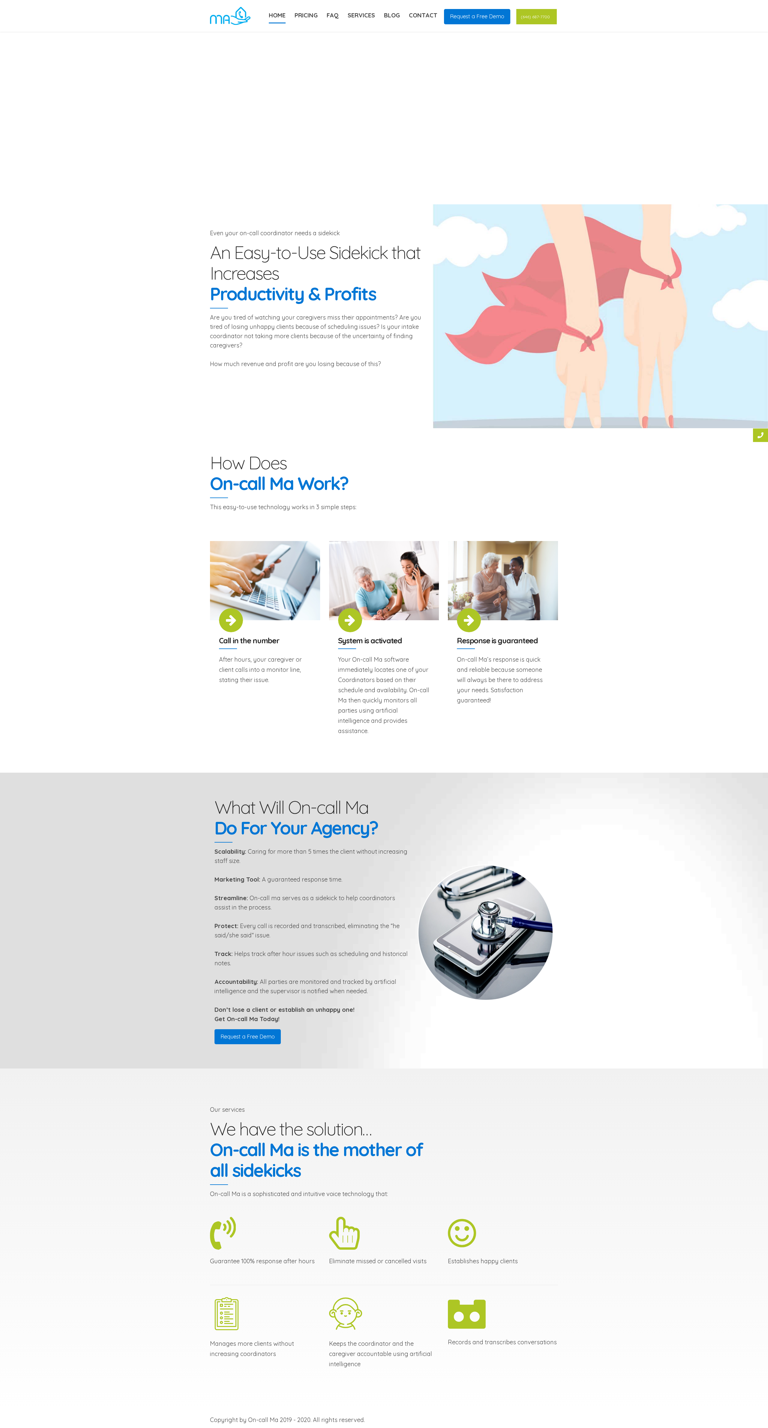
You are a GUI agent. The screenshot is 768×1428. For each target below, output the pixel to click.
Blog (392, 15)
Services (361, 15)
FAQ (333, 15)
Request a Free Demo (477, 16)
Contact (423, 15)
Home (277, 15)
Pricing (306, 15)
